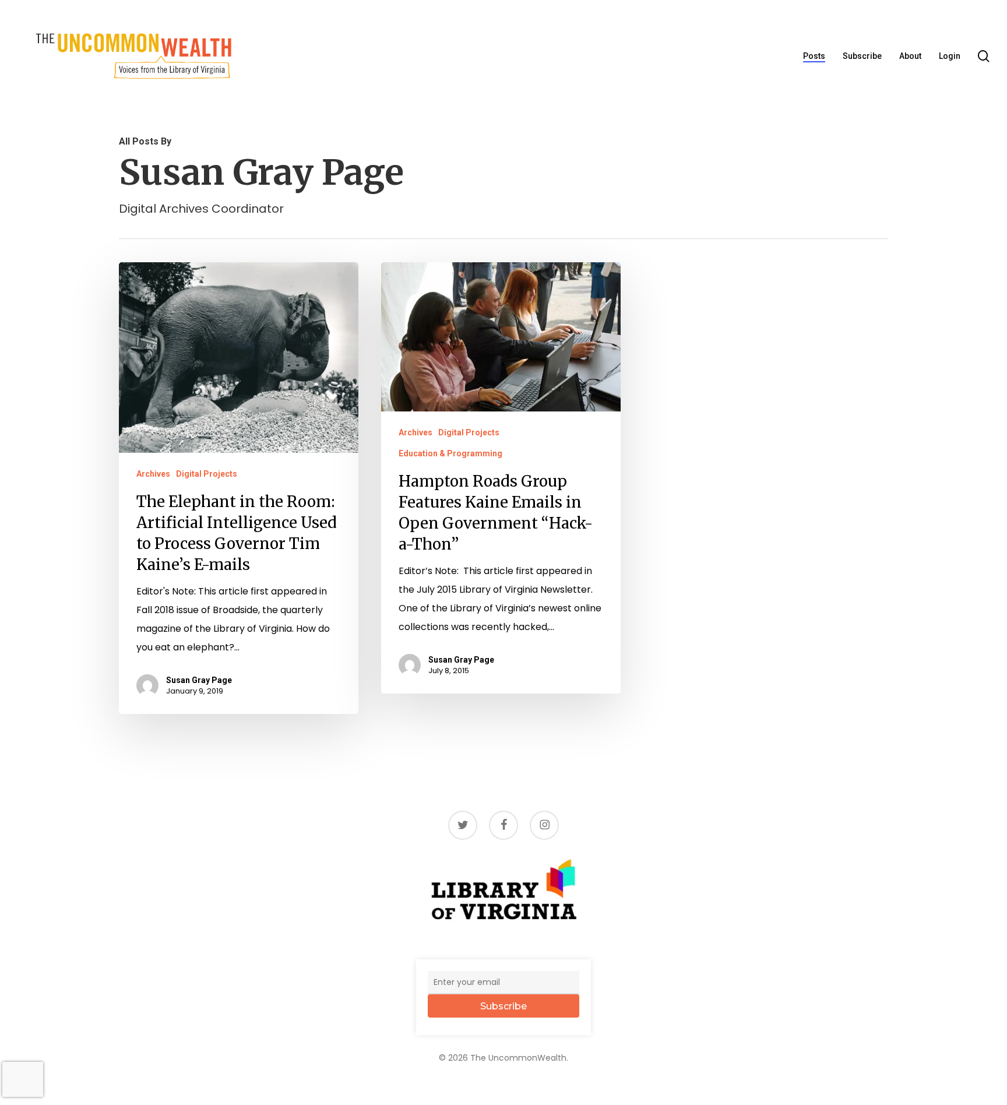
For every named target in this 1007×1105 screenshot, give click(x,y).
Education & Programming (450, 453)
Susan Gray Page (199, 680)
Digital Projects (206, 473)
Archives (153, 473)
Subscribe (503, 1006)
